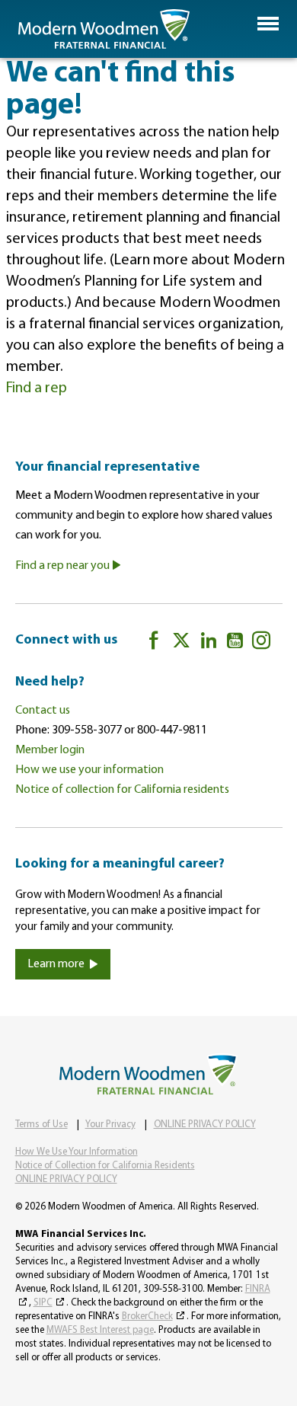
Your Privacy (110, 1125)
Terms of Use (41, 1125)
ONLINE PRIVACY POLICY (205, 1125)
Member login (50, 750)
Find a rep (36, 388)
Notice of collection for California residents (122, 790)
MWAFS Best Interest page (100, 1330)
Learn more (56, 964)
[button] (268, 23)
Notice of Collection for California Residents (105, 1166)
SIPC (43, 1303)
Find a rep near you (63, 566)
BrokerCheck (147, 1316)
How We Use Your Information (76, 1152)
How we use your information (89, 770)
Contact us (42, 711)
